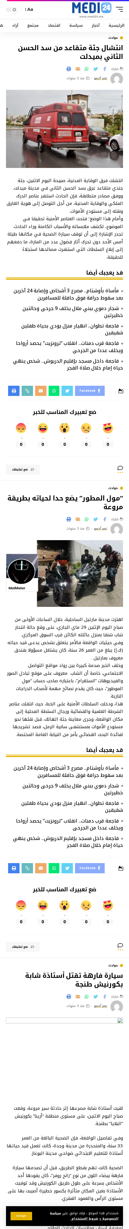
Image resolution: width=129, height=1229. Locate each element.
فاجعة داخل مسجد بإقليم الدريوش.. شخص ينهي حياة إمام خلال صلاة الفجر (68, 364)
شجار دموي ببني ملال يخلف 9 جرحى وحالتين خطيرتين (72, 312)
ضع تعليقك (20, 469)
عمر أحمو (101, 78)
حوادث (113, 37)
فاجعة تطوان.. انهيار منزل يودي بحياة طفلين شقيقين (72, 329)
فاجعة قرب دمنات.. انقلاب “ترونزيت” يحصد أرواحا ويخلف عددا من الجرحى (69, 347)
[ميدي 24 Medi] (91, 9)
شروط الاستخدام (84, 1218)
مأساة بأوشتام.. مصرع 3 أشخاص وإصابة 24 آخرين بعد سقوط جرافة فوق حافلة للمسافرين (68, 294)
